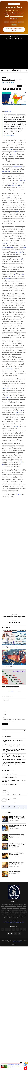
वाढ (17, 212)
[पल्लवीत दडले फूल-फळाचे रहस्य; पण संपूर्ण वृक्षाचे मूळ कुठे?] (5, 837)
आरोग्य (22, 259)
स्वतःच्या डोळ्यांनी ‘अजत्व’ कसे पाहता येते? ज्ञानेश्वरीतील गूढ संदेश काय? (16, 853)
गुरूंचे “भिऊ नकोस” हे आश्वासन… (15, 871)
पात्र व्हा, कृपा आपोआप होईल (14, 623)
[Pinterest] (13, 929)
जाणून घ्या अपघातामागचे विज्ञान (7, 667)
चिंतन (9, 198)
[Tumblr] (24, 929)
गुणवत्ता (18, 171)
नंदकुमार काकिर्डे (10, 135)
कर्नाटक (16, 152)
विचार (3, 281)
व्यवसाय (16, 426)
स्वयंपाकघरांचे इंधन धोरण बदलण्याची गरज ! (10, 647)
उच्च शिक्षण (21, 410)
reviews (17, 691)
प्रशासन (22, 274)
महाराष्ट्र (11, 149)
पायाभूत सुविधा (18, 252)
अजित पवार (11, 185)
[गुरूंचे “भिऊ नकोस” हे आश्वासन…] (5, 874)
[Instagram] (9, 929)
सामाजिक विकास (6, 171)
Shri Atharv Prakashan (17, 941)
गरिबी (17, 412)
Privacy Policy (13, 944)
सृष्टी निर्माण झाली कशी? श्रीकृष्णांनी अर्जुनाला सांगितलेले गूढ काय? (17, 844)
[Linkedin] (21, 929)
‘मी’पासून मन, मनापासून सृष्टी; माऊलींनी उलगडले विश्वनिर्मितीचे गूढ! (17, 826)
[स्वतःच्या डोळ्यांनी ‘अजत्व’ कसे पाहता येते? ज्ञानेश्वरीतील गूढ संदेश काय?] (5, 856)
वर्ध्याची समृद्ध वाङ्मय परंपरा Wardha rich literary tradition (13, 759)
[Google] (17, 929)
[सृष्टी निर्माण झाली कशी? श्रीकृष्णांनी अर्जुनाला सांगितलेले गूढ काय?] (5, 846)
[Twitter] (6, 929)
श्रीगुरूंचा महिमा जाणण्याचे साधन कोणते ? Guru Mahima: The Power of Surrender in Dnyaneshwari (16, 864)
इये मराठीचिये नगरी (14, 70)
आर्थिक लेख (8, 111)
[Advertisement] (14, 54)
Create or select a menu (13, 36)
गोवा (14, 156)
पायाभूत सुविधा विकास (7, 247)
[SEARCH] (24, 730)
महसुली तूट (4, 243)
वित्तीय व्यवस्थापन (17, 167)
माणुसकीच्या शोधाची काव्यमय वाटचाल (12, 774)
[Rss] (15, 933)
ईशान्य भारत (13, 154)
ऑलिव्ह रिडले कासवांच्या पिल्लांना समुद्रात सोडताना (14, 616)
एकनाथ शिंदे (18, 185)
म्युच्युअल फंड (5, 388)
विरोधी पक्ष (22, 180)
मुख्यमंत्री (15, 183)
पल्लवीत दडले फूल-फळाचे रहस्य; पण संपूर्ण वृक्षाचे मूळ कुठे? (16, 835)
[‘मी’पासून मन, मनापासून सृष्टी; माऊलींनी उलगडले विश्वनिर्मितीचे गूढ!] (5, 828)
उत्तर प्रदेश (8, 397)
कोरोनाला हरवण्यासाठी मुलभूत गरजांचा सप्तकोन (10, 687)
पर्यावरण (8, 278)
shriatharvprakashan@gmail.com (14, 922)
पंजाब (24, 247)
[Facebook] (2, 929)
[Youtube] (8, 933)
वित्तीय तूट (9, 368)
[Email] (11, 933)
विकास (23, 252)
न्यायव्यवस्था (12, 274)
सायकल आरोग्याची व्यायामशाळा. (12, 784)
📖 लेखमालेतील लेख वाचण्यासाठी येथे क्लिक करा (14, 29)
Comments (11, 691)
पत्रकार (20, 494)
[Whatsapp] (19, 933)
